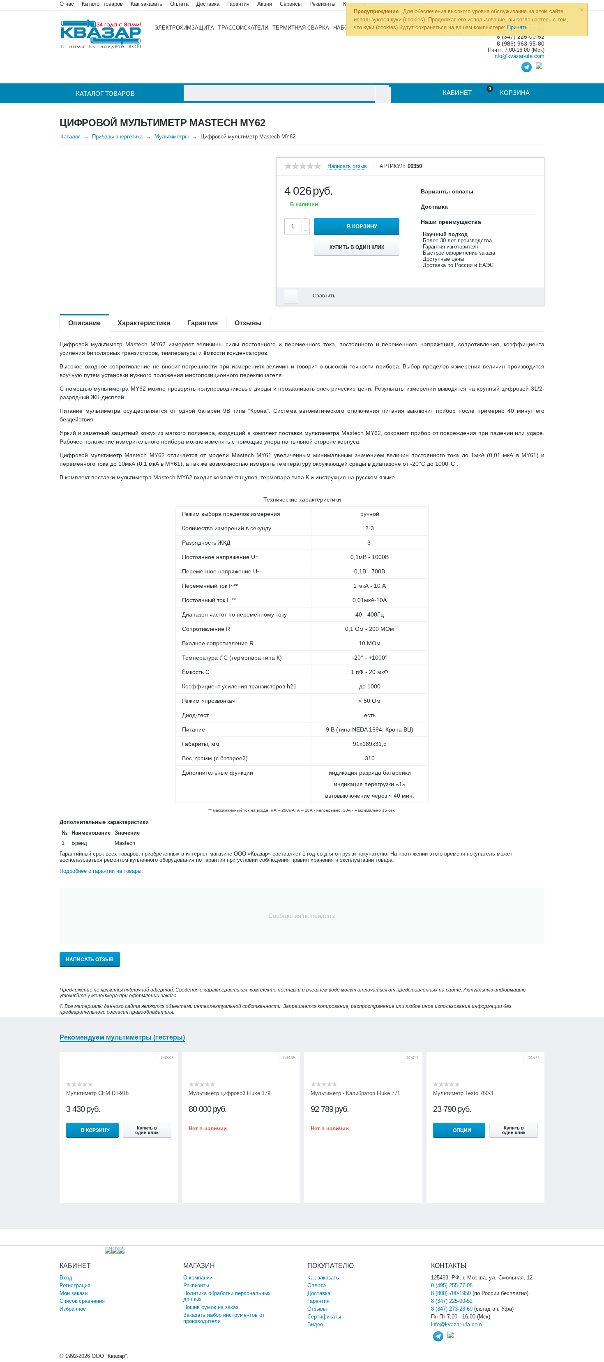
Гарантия (318, 1301)
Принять (517, 27)
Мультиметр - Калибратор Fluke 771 (355, 1093)
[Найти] (383, 95)
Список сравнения (82, 1301)
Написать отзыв (347, 166)
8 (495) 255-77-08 (452, 1285)
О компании (197, 1278)
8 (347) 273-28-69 (452, 1309)
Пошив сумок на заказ (210, 1307)
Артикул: (393, 166)
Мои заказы (74, 1293)
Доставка (318, 1293)
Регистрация (75, 1285)
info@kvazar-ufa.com (518, 56)
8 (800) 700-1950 (451, 1293)
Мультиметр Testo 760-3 (463, 1093)
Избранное (73, 1309)
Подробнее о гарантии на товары (100, 871)
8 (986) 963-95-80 (520, 44)
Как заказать (146, 4)
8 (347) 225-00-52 (452, 1301)
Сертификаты (324, 1317)
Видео (315, 1324)
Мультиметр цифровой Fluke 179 (229, 1093)
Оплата (179, 4)
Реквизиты (322, 4)
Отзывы (317, 1309)
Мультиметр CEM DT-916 (97, 1093)
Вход (66, 1278)
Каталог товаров (102, 4)
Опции (462, 1130)
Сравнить (324, 296)
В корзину (362, 226)
